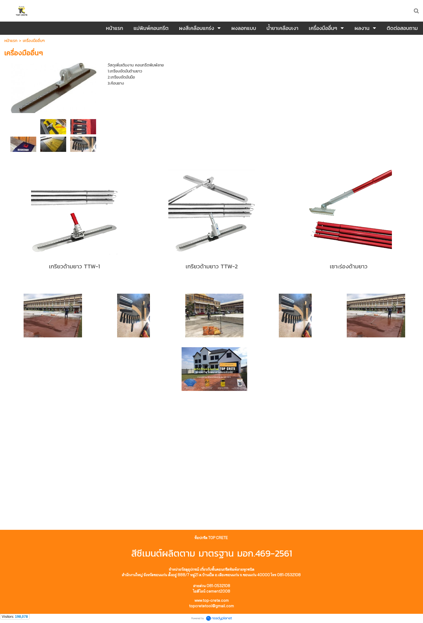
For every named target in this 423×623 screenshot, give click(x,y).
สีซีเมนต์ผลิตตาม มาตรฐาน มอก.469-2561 (211, 553)
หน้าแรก (11, 41)
